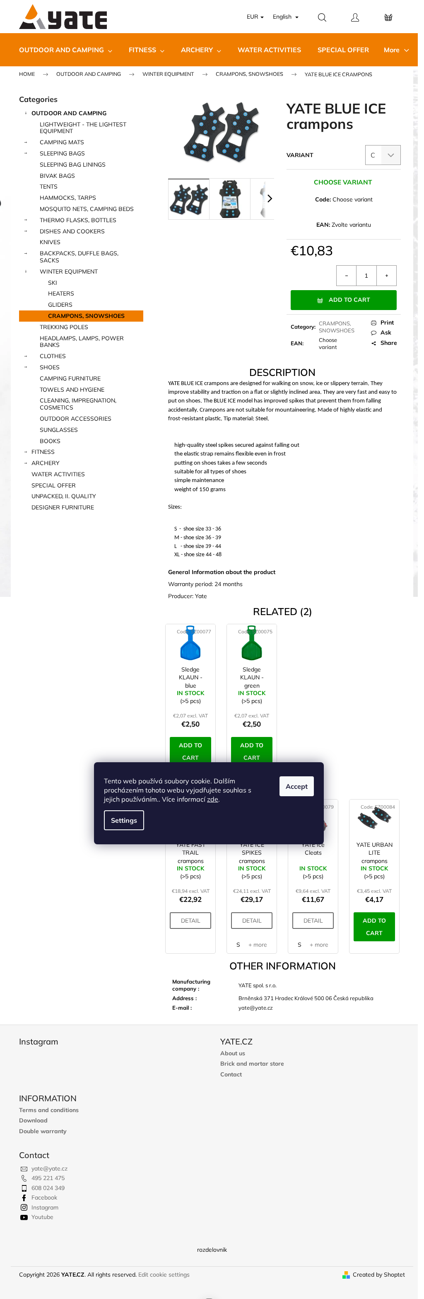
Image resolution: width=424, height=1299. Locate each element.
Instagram (44, 1207)
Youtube (42, 1217)
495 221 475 (48, 1178)
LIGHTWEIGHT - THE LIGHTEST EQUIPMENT (83, 128)
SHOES (50, 367)
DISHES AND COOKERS (72, 231)
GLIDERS (60, 304)
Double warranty (43, 1131)
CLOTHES (53, 356)
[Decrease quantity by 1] (347, 276)
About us (232, 1053)
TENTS (49, 186)
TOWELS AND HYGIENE (72, 389)
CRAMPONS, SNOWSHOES (86, 316)
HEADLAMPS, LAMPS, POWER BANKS (82, 341)
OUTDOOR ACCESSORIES (75, 418)
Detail (190, 920)
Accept (297, 786)
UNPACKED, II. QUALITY (63, 496)
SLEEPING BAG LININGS (73, 164)
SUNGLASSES (59, 430)
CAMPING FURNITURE (70, 378)
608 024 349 (48, 1188)
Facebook (44, 1197)
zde (212, 799)
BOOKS (50, 441)
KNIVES (50, 242)
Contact (231, 1074)
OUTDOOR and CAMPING (68, 113)
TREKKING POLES (64, 327)
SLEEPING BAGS (62, 153)
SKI (52, 282)
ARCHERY (45, 463)
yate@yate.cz (49, 1168)
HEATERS (61, 293)
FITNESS (43, 452)
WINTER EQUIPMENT (69, 271)
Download (33, 1120)
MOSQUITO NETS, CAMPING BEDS (87, 209)
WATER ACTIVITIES (58, 474)
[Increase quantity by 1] (386, 276)
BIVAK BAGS (57, 175)
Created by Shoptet (379, 1274)
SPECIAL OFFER (53, 485)
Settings (124, 820)
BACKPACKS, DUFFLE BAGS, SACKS (79, 257)
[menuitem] (65, 49)
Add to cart (349, 299)
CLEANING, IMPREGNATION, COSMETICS (78, 404)
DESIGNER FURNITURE (62, 507)
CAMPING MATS (62, 142)
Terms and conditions (49, 1110)
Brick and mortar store (252, 1064)
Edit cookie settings (164, 1274)
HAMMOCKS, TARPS (68, 197)
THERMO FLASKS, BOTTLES (78, 220)
